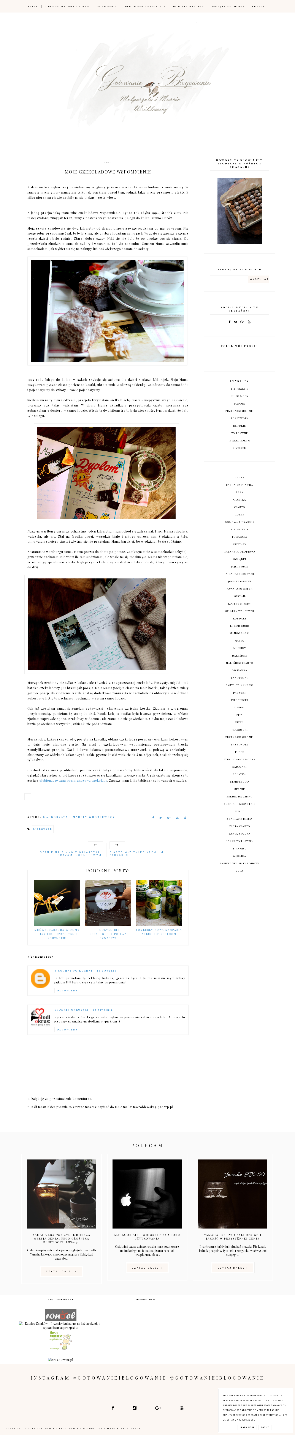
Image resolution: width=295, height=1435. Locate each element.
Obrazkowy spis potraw (67, 6)
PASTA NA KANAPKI (239, 685)
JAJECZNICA (239, 566)
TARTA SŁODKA (240, 833)
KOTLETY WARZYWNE (239, 611)
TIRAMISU (240, 848)
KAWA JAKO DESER (239, 588)
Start (33, 6)
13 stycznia (103, 1009)
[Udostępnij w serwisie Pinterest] (185, 818)
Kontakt (259, 6)
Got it (265, 1427)
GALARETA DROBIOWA (239, 551)
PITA (239, 715)
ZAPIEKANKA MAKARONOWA (239, 863)
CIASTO (239, 507)
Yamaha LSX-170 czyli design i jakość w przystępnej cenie (233, 1236)
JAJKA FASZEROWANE (240, 573)
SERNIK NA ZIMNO (240, 796)
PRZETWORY (239, 418)
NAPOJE (239, 403)
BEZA (239, 492)
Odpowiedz (67, 990)
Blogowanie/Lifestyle (145, 6)
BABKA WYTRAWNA (239, 485)
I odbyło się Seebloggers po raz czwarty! (108, 933)
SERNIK (239, 789)
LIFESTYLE (42, 829)
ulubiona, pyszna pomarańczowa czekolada (73, 780)
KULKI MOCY (240, 396)
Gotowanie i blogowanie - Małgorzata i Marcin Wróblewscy (89, 1429)
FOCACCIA (239, 536)
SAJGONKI (239, 766)
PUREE (239, 752)
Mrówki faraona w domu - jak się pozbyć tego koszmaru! (57, 933)
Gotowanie (107, 6)
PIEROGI (240, 707)
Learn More (247, 1427)
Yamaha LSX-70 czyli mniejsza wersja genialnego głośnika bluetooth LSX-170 (61, 1238)
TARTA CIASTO (239, 826)
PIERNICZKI (239, 700)
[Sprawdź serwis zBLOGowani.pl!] (29, 799)
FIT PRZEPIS (239, 388)
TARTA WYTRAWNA (239, 841)
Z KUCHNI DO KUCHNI (73, 970)
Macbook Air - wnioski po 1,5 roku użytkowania (147, 1236)
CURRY (239, 514)
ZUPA (239, 870)
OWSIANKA (239, 670)
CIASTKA (239, 499)
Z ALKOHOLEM (239, 440)
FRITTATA (239, 544)
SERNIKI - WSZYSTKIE (239, 803)
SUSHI (239, 811)
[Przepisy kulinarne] (60, 1349)
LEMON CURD (239, 625)
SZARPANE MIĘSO (239, 818)
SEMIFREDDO (239, 781)
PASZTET (239, 692)
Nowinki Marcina (188, 6)
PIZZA (239, 722)
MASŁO (239, 640)
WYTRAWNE (239, 433)
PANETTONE (239, 677)
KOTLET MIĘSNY (239, 603)
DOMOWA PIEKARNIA (239, 522)
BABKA (239, 477)
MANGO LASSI (239, 633)
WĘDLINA (239, 855)
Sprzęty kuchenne (228, 6)
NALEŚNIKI (239, 655)
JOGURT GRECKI (239, 581)
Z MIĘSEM (239, 448)
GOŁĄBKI (239, 559)
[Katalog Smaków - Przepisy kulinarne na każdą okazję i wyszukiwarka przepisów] (60, 1328)
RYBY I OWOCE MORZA (239, 759)
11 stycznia (107, 970)
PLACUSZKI (240, 729)
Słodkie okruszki (71, 1009)
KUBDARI (239, 618)
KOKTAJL (239, 596)
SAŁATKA (239, 774)
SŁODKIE (239, 425)
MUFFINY (239, 648)
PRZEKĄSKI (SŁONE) (239, 411)
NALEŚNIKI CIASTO (239, 663)
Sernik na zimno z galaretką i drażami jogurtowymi (71, 854)
